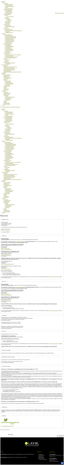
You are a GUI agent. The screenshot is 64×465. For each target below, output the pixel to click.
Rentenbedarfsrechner (9, 82)
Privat (3, 2)
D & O (7, 60)
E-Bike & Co (9, 20)
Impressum (41, 454)
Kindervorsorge (8, 25)
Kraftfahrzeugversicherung (10, 62)
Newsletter (6, 197)
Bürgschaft (7, 51)
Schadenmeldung (7, 85)
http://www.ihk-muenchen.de (6, 249)
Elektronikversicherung (10, 39)
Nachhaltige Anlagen (9, 32)
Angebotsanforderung (7, 77)
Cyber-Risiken (8, 47)
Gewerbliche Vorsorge (8, 52)
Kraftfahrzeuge (6, 61)
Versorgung (8, 53)
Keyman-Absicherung (9, 55)
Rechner (5, 79)
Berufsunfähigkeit (9, 10)
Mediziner (7, 100)
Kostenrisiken (8, 44)
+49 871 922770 (25, 454)
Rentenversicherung (9, 29)
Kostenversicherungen (8, 43)
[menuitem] (33, 1)
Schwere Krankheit (9, 12)
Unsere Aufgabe (6, 201)
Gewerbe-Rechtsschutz (10, 49)
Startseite (3, 1)
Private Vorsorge (7, 24)
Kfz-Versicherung (10, 16)
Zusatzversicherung (9, 5)
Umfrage (5, 87)
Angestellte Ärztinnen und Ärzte (9, 68)
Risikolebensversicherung (10, 26)
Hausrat (7, 17)
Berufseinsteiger (8, 98)
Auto (6, 15)
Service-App (6, 78)
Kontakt (3, 105)
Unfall (7, 7)
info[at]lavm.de (31, 454)
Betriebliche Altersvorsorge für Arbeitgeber (13, 54)
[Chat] (62, 463)
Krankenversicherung (9, 4)
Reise (7, 27)
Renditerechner (8, 81)
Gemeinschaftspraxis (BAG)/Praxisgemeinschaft (12, 71)
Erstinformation (41, 455)
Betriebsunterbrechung (10, 46)
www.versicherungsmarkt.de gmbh (7, 426)
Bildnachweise (41, 458)
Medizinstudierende (7, 70)
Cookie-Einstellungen (43, 459)
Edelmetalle (8, 31)
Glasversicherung (9, 42)
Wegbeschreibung (7, 104)
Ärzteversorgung (5, 64)
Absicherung (8, 59)
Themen (5, 86)
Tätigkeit (5, 102)
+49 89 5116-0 (6, 248)
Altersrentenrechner (9, 83)
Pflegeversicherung (9, 8)
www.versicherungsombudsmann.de (7, 264)
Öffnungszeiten (6, 75)
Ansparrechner (8, 80)
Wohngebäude (8, 22)
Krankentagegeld (9, 13)
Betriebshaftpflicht (9, 45)
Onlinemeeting (6, 88)
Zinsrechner (8, 84)
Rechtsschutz (8, 21)
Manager (5, 58)
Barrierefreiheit (41, 457)
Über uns (3, 198)
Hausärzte (5, 65)
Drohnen (8, 19)
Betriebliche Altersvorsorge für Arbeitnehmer (14, 30)
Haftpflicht (7, 18)
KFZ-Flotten (8, 63)
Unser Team (6, 199)
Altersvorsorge (6, 28)
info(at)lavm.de (7, 230)
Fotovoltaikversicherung (10, 40)
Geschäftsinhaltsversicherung (11, 37)
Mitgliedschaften (7, 103)
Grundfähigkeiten (9, 11)
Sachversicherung (7, 14)
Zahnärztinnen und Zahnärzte (9, 67)
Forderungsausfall (9, 50)
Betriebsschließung (9, 48)
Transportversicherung (10, 41)
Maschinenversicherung (10, 38)
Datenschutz (41, 456)
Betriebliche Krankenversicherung (12, 56)
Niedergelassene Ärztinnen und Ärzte (10, 66)
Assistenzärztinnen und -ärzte (9, 69)
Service (3, 73)
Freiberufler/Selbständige (10, 97)
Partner (5, 101)
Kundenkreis (6, 95)
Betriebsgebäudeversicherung (11, 36)
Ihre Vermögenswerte (9, 35)
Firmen (3, 33)
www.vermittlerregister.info (20, 241)
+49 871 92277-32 (23, 457)
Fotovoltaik (8, 23)
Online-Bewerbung (7, 200)
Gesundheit (6, 3)
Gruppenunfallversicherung (10, 57)
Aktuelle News (6, 76)
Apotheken (4, 72)
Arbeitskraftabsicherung (8, 9)
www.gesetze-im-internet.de (54, 276)
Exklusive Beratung (7, 74)
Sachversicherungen (7, 34)
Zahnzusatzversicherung (10, 6)
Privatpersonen (8, 99)
